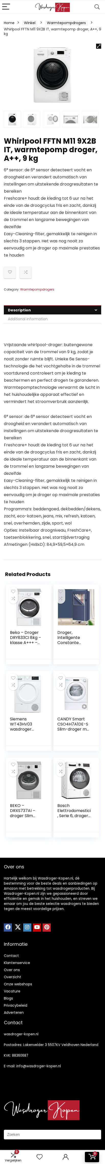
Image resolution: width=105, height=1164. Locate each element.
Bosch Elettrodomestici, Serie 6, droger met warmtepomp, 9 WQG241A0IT (74, 818)
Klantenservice (17, 962)
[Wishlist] (39, 1157)
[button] (98, 46)
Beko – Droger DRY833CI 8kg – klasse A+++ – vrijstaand (25, 640)
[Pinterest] (47, 927)
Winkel (29, 22)
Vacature (12, 991)
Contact (11, 955)
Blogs (8, 998)
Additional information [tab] (28, 319)
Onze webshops (18, 984)
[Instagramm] (27, 927)
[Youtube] (37, 927)
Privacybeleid (15, 1005)
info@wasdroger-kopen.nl (38, 1066)
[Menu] (6, 7)
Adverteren (14, 1012)
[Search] (97, 7)
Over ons (12, 969)
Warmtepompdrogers (66, 22)
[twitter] (18, 927)
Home (9, 22)
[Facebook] (8, 927)
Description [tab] (19, 310)
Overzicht (12, 977)
